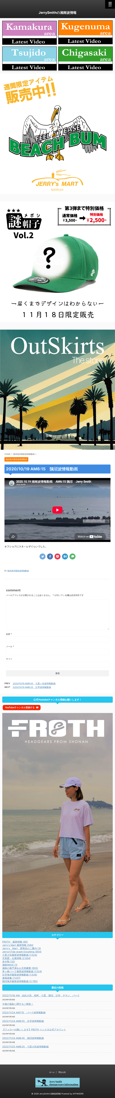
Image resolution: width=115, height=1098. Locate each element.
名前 (9, 634)
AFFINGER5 (78, 1094)
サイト (9, 659)
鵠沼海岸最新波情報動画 (18, 570)
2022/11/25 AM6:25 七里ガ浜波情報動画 (25, 1046)
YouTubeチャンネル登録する (20, 707)
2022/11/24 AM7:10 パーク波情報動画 (24, 1012)
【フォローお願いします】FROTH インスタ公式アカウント (34, 1029)
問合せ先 (62, 1072)
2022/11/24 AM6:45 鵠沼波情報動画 (23, 1038)
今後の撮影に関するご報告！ (17, 1003)
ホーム (52, 1072)
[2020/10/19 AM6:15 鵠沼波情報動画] (65, 556)
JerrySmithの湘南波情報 (58, 13)
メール (10, 646)
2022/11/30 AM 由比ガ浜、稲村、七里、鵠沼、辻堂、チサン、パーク (41, 995)
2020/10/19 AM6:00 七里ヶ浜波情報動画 (34, 683)
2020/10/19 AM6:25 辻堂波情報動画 (32, 687)
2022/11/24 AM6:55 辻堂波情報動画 (23, 1021)
